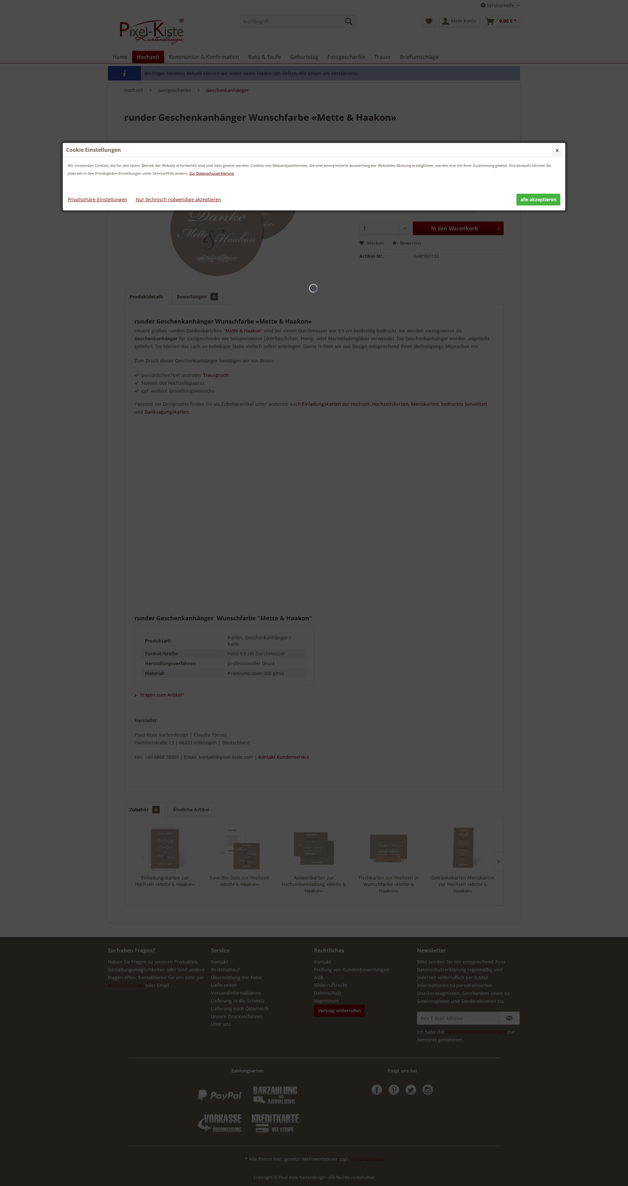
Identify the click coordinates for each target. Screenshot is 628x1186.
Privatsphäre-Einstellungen (97, 199)
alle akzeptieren (538, 199)
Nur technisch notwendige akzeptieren (178, 199)
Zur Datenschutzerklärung (211, 173)
